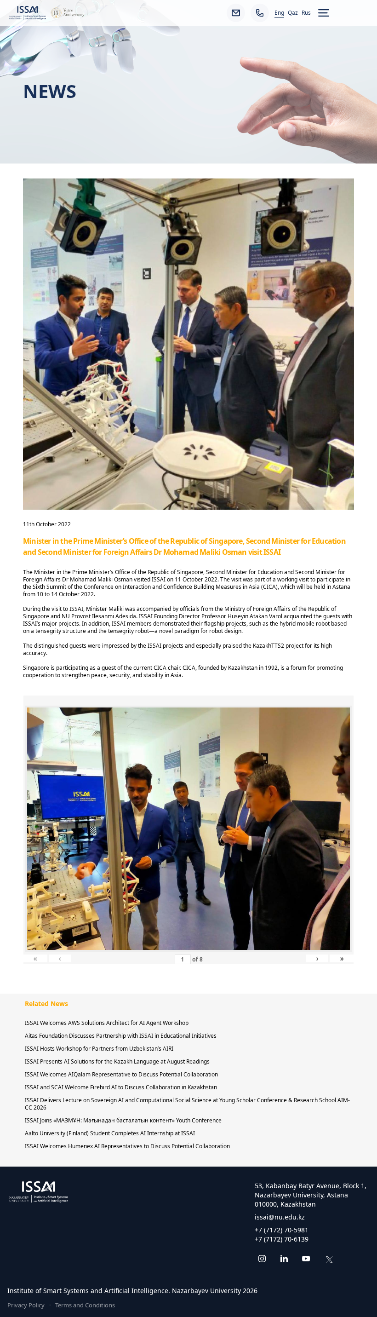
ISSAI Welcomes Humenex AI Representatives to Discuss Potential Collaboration (127, 1146)
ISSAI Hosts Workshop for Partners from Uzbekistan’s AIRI (99, 1048)
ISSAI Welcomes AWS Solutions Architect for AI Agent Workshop (106, 1023)
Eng (279, 13)
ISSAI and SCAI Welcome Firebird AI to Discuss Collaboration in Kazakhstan (121, 1087)
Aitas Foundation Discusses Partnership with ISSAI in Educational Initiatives (121, 1036)
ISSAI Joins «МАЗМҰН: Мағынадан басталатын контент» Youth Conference (123, 1120)
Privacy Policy (26, 1305)
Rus (306, 13)
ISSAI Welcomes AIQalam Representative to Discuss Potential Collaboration (121, 1074)
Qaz (293, 13)
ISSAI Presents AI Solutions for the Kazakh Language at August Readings (117, 1061)
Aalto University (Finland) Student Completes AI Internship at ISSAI (110, 1133)
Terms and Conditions (85, 1305)
